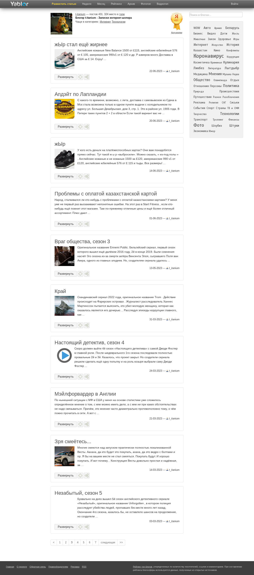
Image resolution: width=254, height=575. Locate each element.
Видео (211, 33)
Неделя (86, 3)
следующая (108, 542)
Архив (131, 3)
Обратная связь (38, 566)
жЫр (60, 144)
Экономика (200, 131)
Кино (217, 50)
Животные (199, 39)
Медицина (200, 74)
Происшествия (229, 91)
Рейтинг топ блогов (142, 566)
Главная (10, 566)
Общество (201, 79)
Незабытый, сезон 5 (78, 493)
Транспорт (200, 119)
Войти (234, 3)
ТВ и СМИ (233, 108)
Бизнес (198, 33)
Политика (231, 85)
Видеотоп (162, 3)
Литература (214, 68)
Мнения (215, 74)
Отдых (234, 80)
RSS (84, 566)
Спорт (211, 108)
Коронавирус (208, 56)
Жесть (235, 33)
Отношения (201, 86)
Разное (217, 97)
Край (60, 291)
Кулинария (231, 62)
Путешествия (202, 97)
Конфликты (232, 50)
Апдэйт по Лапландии (80, 94)
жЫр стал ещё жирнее (81, 44)
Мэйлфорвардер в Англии (85, 394)
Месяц (101, 3)
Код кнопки (176, 32)
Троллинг (218, 119)
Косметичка (201, 62)
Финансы (233, 119)
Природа (198, 91)
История (232, 45)
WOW (196, 28)
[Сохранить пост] (80, 77)
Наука (235, 74)
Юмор (212, 131)
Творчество (200, 114)
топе (122, 14)
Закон (212, 39)
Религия (213, 102)
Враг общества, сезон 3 (82, 241)
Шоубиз (217, 125)
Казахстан (200, 50)
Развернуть (66, 76)
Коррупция (233, 56)
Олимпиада (220, 80)
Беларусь (232, 28)
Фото (198, 125)
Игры (236, 39)
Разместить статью (64, 3)
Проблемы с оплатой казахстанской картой (106, 194)
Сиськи (234, 102)
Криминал (216, 62)
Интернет (105, 21)
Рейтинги (116, 3)
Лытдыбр (232, 68)
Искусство (217, 45)
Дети (223, 33)
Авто (207, 28)
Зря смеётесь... (73, 441)
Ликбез (198, 68)
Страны (221, 108)
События (199, 108)
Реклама (199, 102)
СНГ (224, 102)
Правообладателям (58, 566)
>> (121, 542)
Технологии (118, 21)
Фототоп (146, 3)
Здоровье (224, 39)
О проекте (22, 566)
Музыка (227, 74)
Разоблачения (231, 97)
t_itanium (174, 71)
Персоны (216, 86)
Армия (218, 28)
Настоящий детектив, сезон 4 (89, 342)
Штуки (234, 125)
